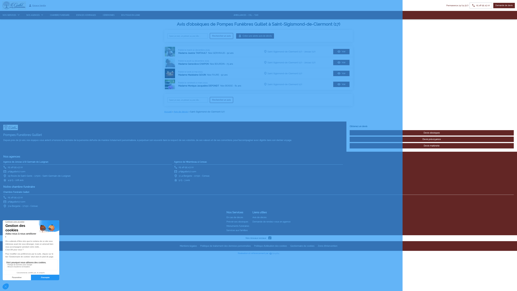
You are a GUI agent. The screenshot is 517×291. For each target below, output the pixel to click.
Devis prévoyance (431, 139)
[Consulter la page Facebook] (270, 238)
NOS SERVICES (9, 15)
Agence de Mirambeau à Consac (190, 162)
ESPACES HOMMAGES (86, 15)
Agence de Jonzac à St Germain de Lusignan (25, 162)
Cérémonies (109, 15)
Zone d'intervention (327, 246)
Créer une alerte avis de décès (257, 36)
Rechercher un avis (221, 36)
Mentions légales (188, 246)
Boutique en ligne (130, 15)
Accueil (168, 111)
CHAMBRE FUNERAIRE (59, 15)
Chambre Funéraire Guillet (16, 192)
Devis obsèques (432, 132)
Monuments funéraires (237, 226)
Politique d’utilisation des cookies (270, 246)
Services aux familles (237, 230)
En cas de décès (234, 217)
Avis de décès (181, 111)
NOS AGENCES (33, 15)
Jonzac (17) (309, 51)
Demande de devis (504, 5)
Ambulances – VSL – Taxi (246, 15)
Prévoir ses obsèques (237, 221)
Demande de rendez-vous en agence (271, 221)
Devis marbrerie (432, 145)
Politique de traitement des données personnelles (225, 246)
